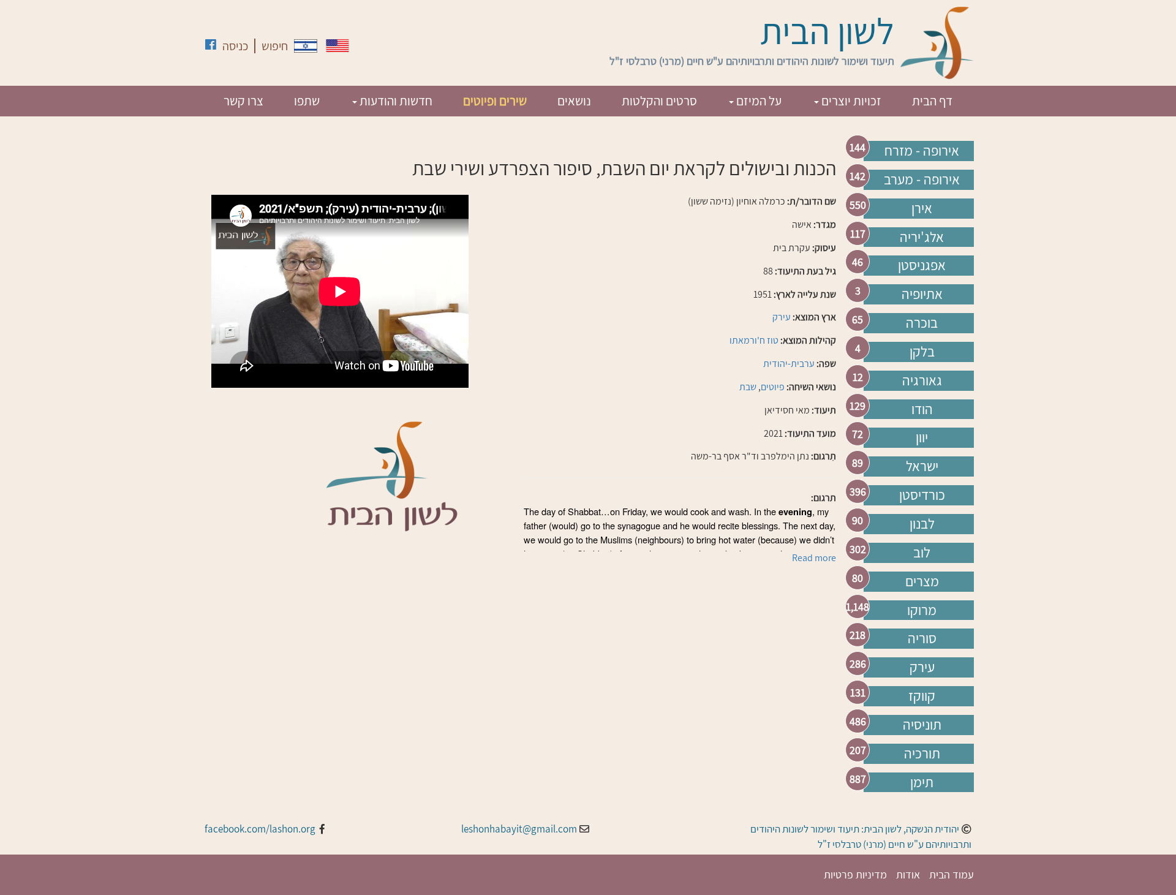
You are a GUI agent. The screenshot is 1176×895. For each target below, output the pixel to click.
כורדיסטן (922, 495)
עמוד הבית (951, 874)
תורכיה (922, 753)
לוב (921, 552)
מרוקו (922, 610)
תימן (921, 782)
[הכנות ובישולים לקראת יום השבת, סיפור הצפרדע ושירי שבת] (305, 46)
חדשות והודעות (394, 101)
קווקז (921, 696)
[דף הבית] (937, 43)
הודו (922, 409)
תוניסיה (922, 725)
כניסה (235, 46)
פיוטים (773, 386)
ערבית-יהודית (789, 363)
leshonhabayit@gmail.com (519, 829)
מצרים (922, 581)
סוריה (922, 638)
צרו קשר (243, 101)
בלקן (922, 351)
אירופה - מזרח (921, 151)
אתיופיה (922, 294)
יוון (922, 437)
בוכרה (922, 323)
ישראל (922, 466)
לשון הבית (827, 30)
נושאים (574, 101)
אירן (921, 208)
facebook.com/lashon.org (260, 829)
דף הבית (932, 101)
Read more (814, 557)
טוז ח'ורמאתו (753, 340)
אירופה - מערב (922, 179)
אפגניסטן (922, 265)
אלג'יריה (922, 237)
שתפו (307, 101)
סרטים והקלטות (659, 101)
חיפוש (275, 46)
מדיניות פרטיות (855, 874)
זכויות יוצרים (850, 101)
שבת (747, 386)
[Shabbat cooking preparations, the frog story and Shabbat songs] (337, 45)
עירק (922, 667)
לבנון (922, 524)
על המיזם (758, 101)
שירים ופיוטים (495, 101)
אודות (908, 874)
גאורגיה (922, 380)
